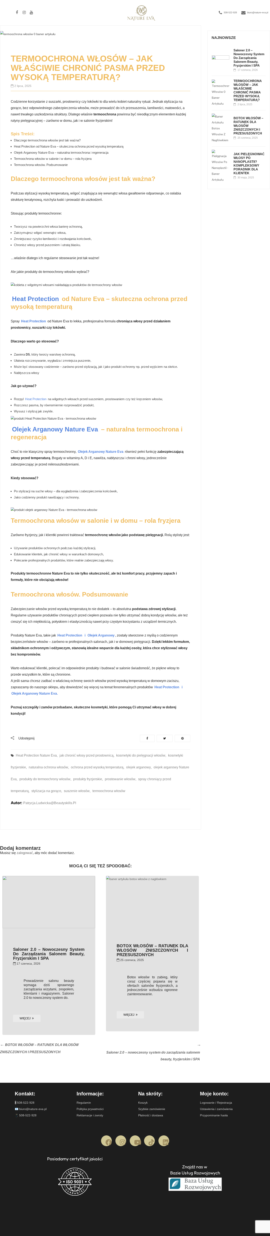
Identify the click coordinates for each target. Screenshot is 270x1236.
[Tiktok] (149, 1140)
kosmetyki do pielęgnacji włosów (140, 755)
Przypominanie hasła (214, 1115)
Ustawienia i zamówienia (216, 1109)
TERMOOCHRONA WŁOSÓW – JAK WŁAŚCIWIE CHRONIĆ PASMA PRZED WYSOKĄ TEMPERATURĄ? (248, 90)
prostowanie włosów (120, 779)
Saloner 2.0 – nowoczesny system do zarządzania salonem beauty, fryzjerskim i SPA (49, 954)
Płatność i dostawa (150, 1115)
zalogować (25, 853)
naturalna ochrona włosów (48, 767)
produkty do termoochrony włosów (44, 779)
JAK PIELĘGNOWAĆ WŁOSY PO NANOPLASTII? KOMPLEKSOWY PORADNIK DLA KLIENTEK (249, 163)
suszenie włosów (77, 791)
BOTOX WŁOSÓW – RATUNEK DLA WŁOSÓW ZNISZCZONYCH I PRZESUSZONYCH (152, 950)
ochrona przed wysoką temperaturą (97, 767)
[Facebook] (106, 1140)
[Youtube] (135, 1140)
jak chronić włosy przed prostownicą (86, 755)
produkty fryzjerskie (87, 779)
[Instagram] (120, 1140)
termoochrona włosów (108, 791)
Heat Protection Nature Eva (36, 755)
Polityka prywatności (90, 1109)
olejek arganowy (138, 767)
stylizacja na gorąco (46, 791)
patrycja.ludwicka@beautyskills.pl (49, 803)
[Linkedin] (163, 1140)
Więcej (25, 1018)
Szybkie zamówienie (151, 1109)
